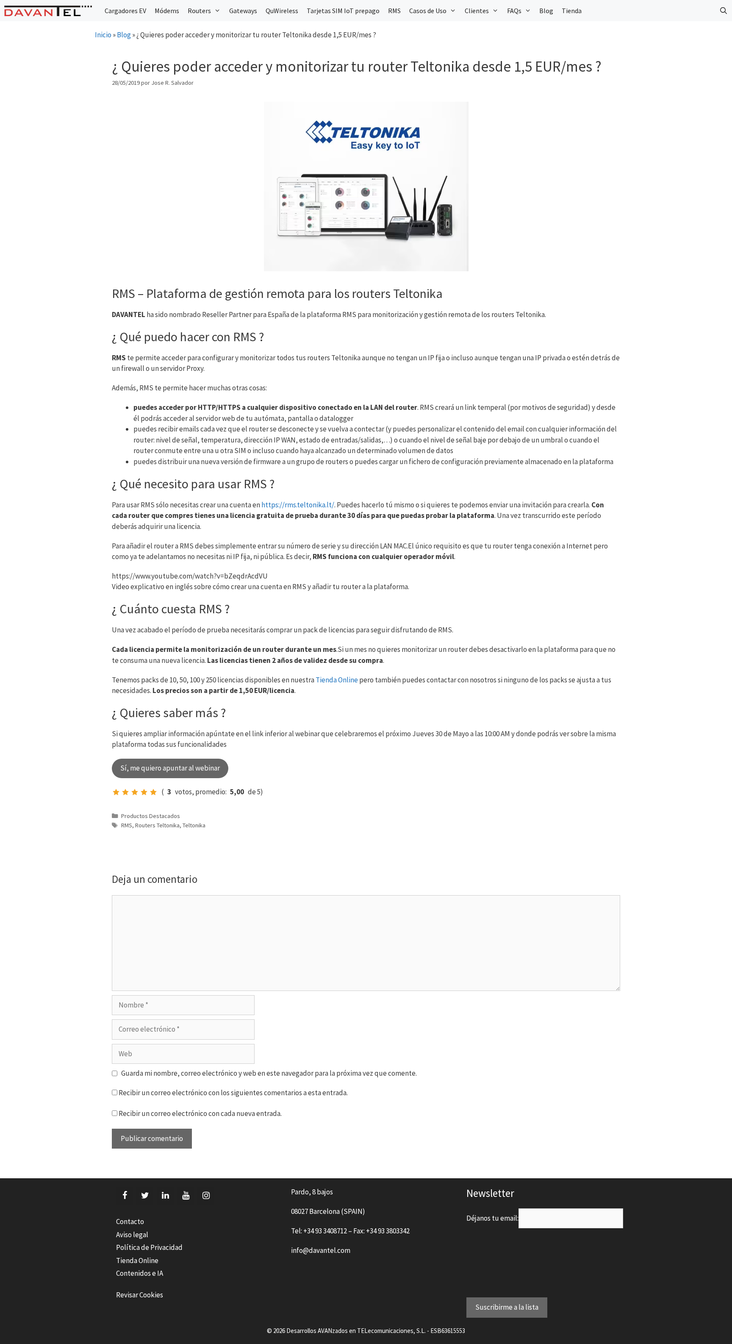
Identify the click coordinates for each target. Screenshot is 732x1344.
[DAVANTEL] (50, 10)
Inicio (103, 34)
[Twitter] (144, 1196)
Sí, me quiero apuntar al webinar (170, 768)
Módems (167, 10)
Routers (199, 10)
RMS (394, 10)
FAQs (514, 10)
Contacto (130, 1221)
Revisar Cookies (139, 1294)
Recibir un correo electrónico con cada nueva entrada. (200, 1113)
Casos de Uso (427, 10)
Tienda (572, 10)
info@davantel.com (320, 1250)
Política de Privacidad (149, 1247)
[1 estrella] (116, 792)
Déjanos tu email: (492, 1218)
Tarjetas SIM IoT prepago (343, 10)
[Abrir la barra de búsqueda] (723, 10)
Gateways (243, 10)
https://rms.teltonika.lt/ (297, 504)
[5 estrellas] (153, 792)
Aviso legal (132, 1234)
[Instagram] (205, 1196)
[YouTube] (185, 1196)
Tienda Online (337, 680)
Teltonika (194, 825)
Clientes (477, 10)
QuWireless (282, 10)
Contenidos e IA (139, 1273)
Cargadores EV (125, 10)
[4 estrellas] (144, 792)
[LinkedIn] (165, 1196)
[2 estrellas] (125, 792)
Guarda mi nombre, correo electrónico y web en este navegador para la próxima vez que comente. (269, 1073)
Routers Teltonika (157, 825)
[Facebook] (124, 1196)
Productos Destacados (150, 816)
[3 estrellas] (134, 792)
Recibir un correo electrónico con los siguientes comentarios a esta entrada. (233, 1092)
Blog (546, 10)
